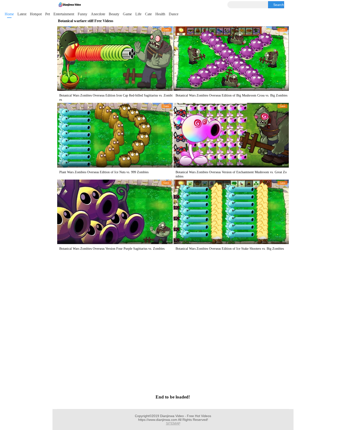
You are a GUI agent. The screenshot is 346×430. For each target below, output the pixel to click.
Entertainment (63, 14)
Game (127, 14)
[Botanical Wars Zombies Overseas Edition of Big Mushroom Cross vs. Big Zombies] (231, 58)
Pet (47, 14)
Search (278, 5)
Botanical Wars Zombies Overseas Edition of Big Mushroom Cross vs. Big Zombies (231, 95)
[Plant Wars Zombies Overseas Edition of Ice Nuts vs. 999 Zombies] (115, 135)
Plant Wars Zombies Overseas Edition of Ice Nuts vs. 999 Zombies (104, 172)
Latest (21, 14)
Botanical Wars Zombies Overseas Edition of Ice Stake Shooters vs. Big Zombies (230, 248)
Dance (173, 14)
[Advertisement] (172, 322)
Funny (82, 14)
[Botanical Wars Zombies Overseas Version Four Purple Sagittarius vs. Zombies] (115, 212)
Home (9, 14)
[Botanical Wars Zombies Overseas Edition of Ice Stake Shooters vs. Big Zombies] (231, 212)
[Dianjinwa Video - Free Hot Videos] (69, 5)
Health (160, 14)
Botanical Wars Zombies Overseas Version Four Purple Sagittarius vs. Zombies (112, 248)
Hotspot (36, 14)
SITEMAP (173, 423)
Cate (148, 14)
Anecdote (98, 14)
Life (138, 14)
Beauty (114, 14)
